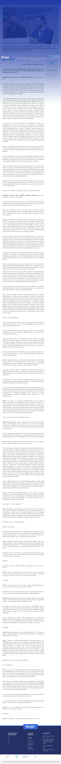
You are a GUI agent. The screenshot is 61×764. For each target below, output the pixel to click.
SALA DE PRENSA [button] (33, 58)
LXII (9, 742)
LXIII (9, 740)
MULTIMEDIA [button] (44, 58)
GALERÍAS (30, 741)
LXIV (9, 737)
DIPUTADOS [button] (23, 58)
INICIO (17, 58)
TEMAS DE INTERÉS (54, 58)
